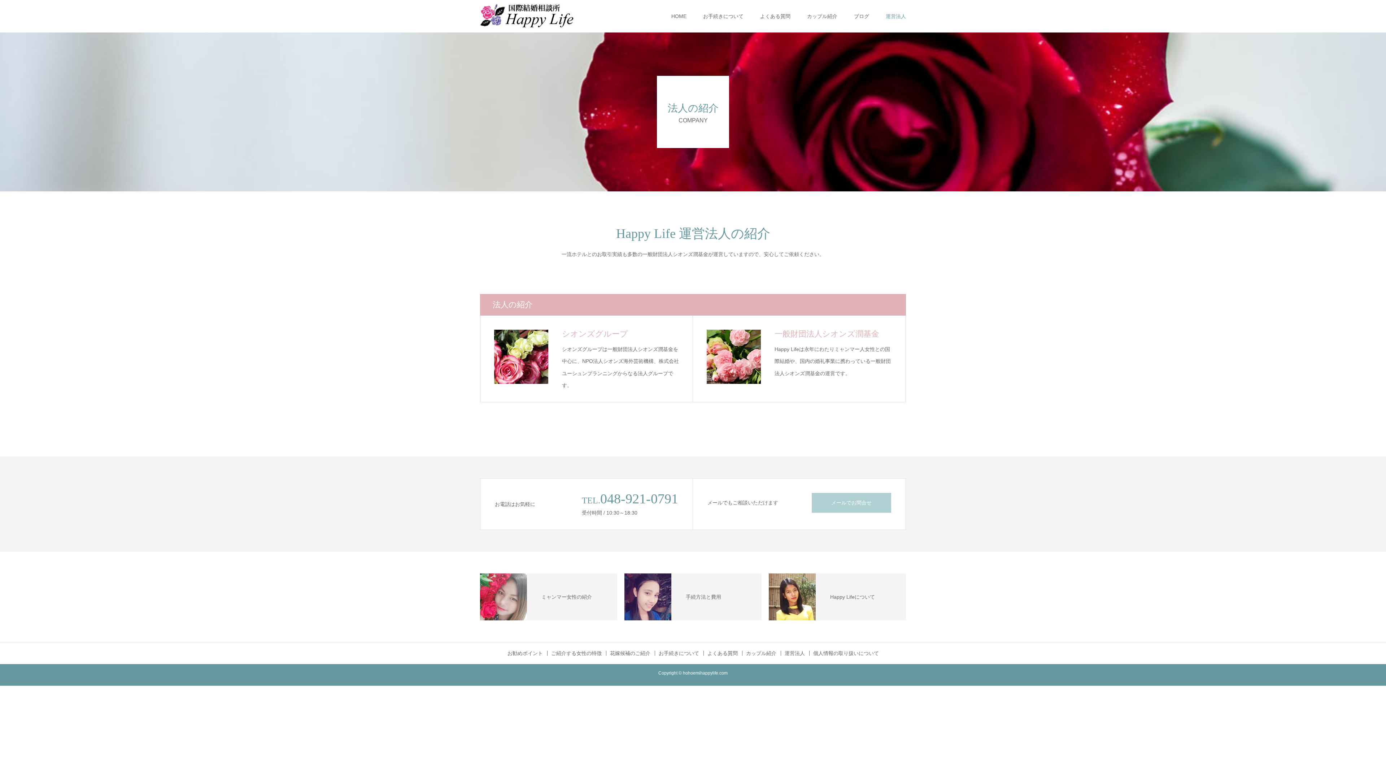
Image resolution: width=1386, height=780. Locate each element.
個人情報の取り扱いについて (846, 653)
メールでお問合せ (851, 503)
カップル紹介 (822, 16)
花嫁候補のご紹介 (630, 653)
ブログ (861, 16)
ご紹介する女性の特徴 (576, 653)
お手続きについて (723, 16)
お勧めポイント (525, 653)
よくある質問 (775, 16)
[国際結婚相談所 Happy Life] (534, 16)
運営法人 (896, 16)
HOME (679, 16)
